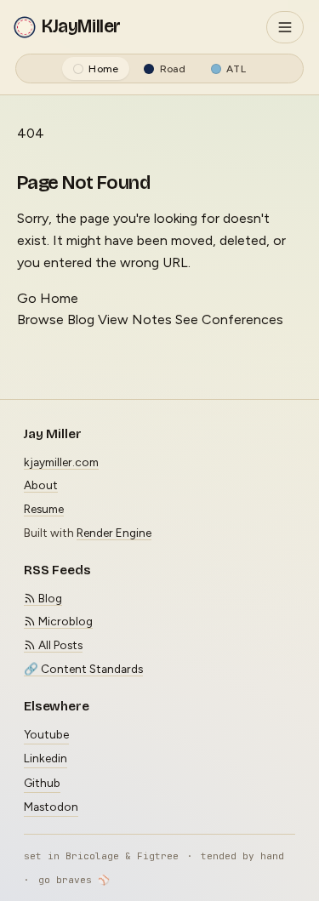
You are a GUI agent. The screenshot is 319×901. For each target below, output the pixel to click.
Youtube (46, 734)
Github (42, 783)
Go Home (47, 298)
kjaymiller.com (61, 462)
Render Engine (114, 532)
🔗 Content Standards (83, 669)
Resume (44, 509)
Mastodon (51, 806)
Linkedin (45, 758)
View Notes (135, 319)
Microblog (64, 621)
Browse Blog (55, 319)
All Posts (59, 645)
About (41, 485)
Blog (49, 598)
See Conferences (229, 319)
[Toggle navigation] (285, 27)
